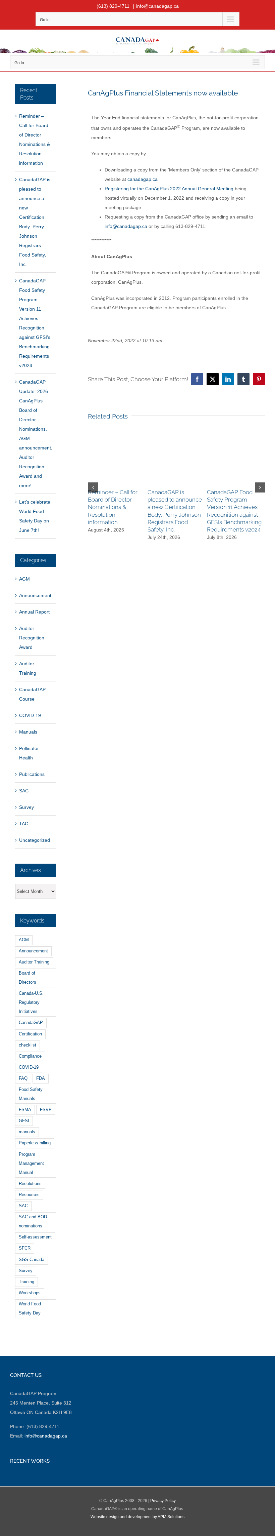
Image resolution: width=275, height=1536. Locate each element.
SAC (24, 790)
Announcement (35, 595)
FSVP (46, 1109)
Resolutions (30, 1183)
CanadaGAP (31, 1022)
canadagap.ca (142, 179)
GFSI (24, 1120)
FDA (40, 1078)
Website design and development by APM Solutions (137, 1516)
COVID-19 (30, 715)
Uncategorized (34, 840)
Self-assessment (35, 1237)
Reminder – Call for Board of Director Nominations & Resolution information (113, 507)
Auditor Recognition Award (31, 638)
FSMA (25, 1109)
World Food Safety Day (30, 1308)
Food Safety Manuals (31, 1094)
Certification (30, 1034)
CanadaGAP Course (32, 694)
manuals (27, 1132)
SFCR (25, 1248)
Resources (29, 1194)
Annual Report (34, 612)
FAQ (23, 1078)
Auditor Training (27, 668)
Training (26, 1281)
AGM (24, 579)
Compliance (30, 1056)
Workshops (30, 1293)
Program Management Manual (31, 1163)
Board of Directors (27, 978)
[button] (93, 487)
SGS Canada (31, 1259)
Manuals (28, 732)
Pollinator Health (29, 753)
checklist (27, 1045)
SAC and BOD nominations (33, 1221)
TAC (23, 823)
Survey (26, 807)
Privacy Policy (163, 1500)
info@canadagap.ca (157, 6)
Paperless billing (35, 1143)
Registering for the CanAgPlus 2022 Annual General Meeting (169, 188)
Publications (32, 774)
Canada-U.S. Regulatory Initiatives (31, 1002)
